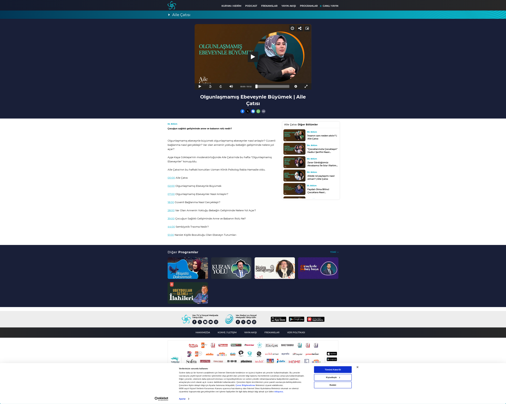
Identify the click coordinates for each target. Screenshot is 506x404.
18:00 (171, 202)
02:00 (171, 185)
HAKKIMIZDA (203, 332)
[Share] (300, 28)
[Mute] (231, 86)
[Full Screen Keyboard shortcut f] (306, 86)
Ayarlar (182, 399)
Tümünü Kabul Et (333, 369)
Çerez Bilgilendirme (246, 385)
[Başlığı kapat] (357, 367)
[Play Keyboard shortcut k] (200, 86)
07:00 (171, 194)
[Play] (253, 57)
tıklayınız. (279, 391)
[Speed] (292, 28)
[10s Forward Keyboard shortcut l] (221, 86)
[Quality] (295, 86)
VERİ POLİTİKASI (296, 332)
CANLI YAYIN (330, 5)
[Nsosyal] (253, 111)
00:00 (171, 177)
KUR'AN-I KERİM (231, 5)
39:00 (171, 218)
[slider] (272, 86)
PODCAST (251, 5)
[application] (253, 57)
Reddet (333, 385)
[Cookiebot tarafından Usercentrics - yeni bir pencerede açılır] (161, 399)
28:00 (171, 210)
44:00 (171, 226)
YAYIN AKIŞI (288, 5)
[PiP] (307, 28)
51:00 (171, 234)
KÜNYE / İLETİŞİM (227, 332)
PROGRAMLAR (309, 5)
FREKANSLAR (269, 5)
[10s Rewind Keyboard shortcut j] (210, 86)
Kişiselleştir (331, 377)
